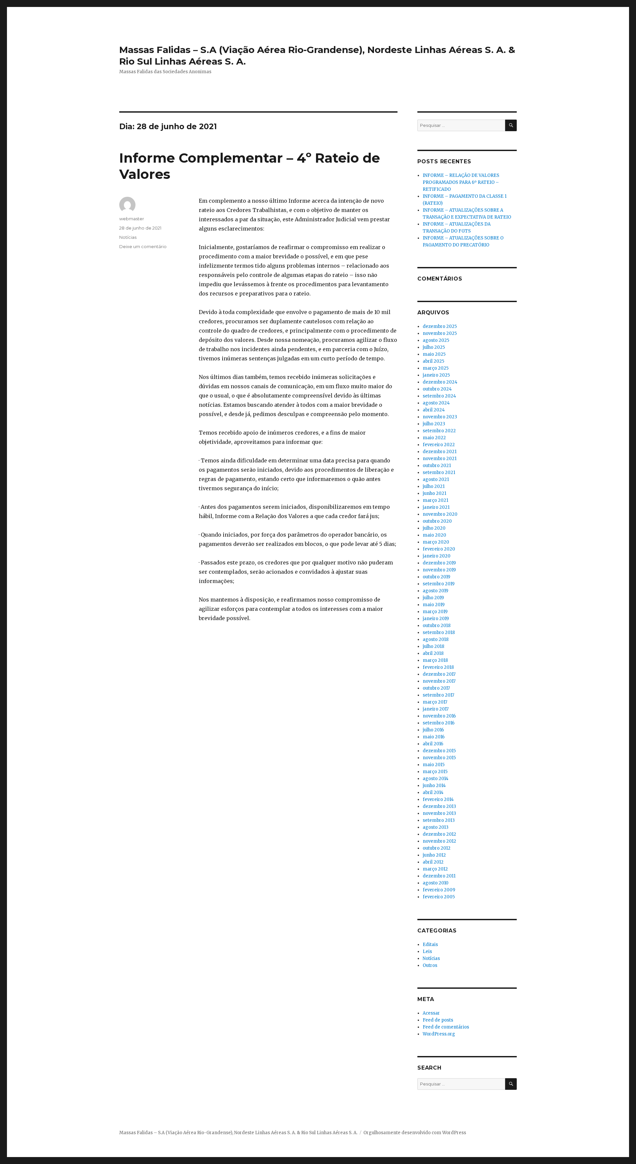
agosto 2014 (436, 778)
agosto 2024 (436, 403)
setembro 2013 (439, 820)
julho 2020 (434, 528)
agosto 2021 (436, 479)
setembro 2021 (439, 472)
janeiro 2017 (436, 709)
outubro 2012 (436, 848)
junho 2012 (434, 855)
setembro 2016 (438, 723)
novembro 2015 (439, 758)
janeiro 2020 (436, 556)
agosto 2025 (436, 340)
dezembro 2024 (440, 382)
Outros (430, 965)
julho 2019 (433, 598)
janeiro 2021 (436, 507)
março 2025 (436, 368)
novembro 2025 (440, 333)
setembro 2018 (439, 632)
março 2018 (435, 660)
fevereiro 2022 (439, 445)
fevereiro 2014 (438, 799)
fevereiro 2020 (439, 549)
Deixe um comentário (143, 246)
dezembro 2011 (439, 876)
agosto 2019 (435, 591)
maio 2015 (434, 764)
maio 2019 (434, 605)
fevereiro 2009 (439, 890)
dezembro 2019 (439, 563)
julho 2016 (433, 730)
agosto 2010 (436, 883)
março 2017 (435, 702)
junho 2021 (434, 493)
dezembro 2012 (439, 834)
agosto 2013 (436, 827)
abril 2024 (434, 410)
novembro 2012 (439, 841)
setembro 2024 (439, 396)
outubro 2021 (437, 465)
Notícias (127, 237)
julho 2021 (434, 486)
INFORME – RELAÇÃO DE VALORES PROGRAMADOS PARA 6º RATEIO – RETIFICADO (461, 182)
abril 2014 (433, 792)
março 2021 (435, 500)
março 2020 (436, 542)
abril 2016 (433, 744)
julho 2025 (434, 347)
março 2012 (435, 869)
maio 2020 (434, 535)
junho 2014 (434, 785)
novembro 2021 (439, 458)
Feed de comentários (446, 1027)
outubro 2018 (436, 625)
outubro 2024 (437, 389)
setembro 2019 (438, 584)
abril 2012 (433, 862)
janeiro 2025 (436, 375)
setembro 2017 (438, 695)
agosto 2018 (436, 639)
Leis (427, 951)
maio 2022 (434, 438)
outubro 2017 (436, 688)
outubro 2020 (437, 521)
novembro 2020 (440, 514)
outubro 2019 (436, 577)
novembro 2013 (439, 813)
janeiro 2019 (436, 618)
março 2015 (435, 771)
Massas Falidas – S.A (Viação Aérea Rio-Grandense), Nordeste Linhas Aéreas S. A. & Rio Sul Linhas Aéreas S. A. (238, 1133)
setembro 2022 (439, 431)
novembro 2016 (439, 716)
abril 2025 (433, 361)
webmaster (131, 218)
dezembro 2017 (439, 674)
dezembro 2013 (439, 806)
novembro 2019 (439, 570)
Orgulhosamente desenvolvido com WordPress (414, 1133)
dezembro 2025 (440, 326)
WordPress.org (439, 1034)
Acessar (431, 1013)
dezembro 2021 (439, 451)
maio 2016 (434, 737)
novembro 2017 (439, 681)
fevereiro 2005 (439, 897)
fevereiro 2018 (438, 667)
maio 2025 (434, 354)
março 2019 (435, 611)
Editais (430, 944)
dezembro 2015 (439, 751)
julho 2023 (434, 424)
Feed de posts (438, 1020)
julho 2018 (433, 646)
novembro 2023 (440, 417)
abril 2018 (433, 653)
